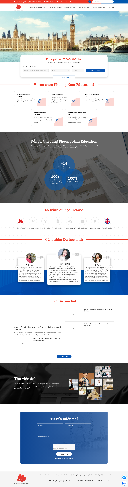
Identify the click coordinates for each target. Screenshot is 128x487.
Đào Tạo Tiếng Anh (99, 7)
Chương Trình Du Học (55, 7)
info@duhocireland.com (66, 2)
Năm (73, 67)
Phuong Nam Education (37, 7)
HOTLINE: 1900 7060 (64, 459)
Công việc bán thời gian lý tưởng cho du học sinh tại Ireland (37, 328)
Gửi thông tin (64, 454)
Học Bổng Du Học (85, 7)
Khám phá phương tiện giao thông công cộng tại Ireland (46, 339)
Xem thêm (64, 356)
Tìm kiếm (97, 70)
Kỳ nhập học (55, 67)
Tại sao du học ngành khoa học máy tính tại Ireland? (98, 324)
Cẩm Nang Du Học (71, 7)
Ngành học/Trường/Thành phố (32, 67)
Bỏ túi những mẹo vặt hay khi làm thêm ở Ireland (98, 310)
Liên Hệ (111, 7)
